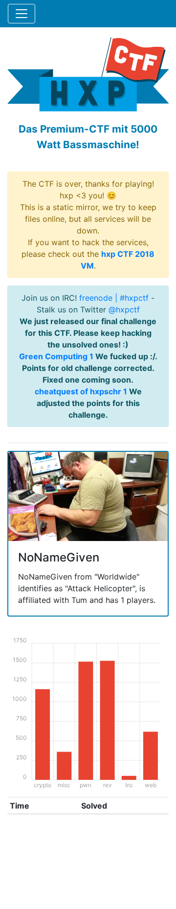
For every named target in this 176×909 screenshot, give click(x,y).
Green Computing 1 (56, 356)
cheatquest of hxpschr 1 (81, 391)
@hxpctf (124, 309)
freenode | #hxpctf (114, 298)
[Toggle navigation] (21, 13)
